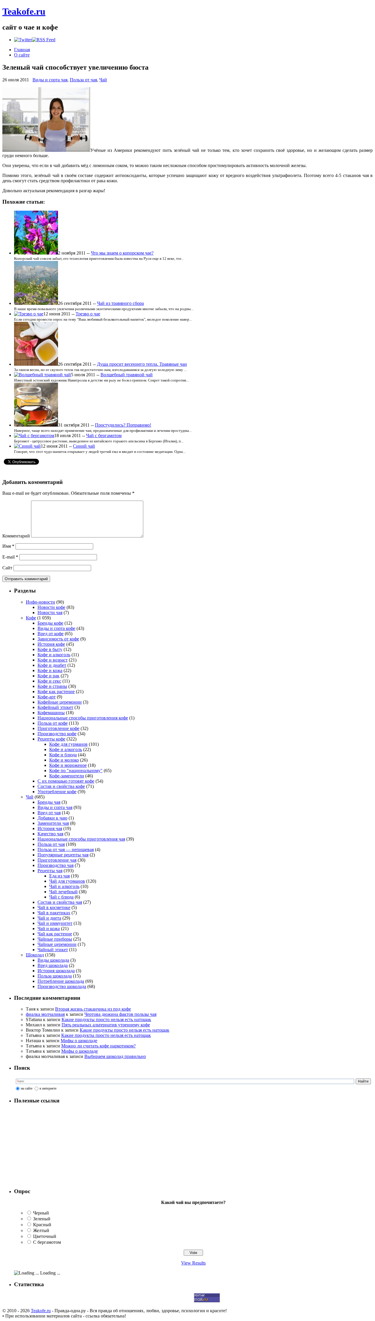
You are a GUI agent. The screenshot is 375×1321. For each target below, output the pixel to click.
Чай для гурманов (67, 881)
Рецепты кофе (51, 738)
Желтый (41, 1230)
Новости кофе (51, 607)
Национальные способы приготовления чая (81, 838)
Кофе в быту (50, 649)
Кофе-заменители (66, 775)
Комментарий (16, 535)
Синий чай (84, 446)
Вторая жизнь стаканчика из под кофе (93, 1008)
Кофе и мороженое (68, 765)
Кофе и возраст (53, 659)
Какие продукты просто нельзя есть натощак (106, 1019)
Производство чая (56, 865)
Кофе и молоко (64, 759)
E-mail (10, 556)
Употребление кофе (57, 791)
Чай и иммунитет (55, 923)
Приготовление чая (57, 860)
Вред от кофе (51, 633)
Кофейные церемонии (60, 702)
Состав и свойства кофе (61, 786)
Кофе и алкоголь (54, 654)
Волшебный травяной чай (126, 374)
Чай (103, 79)
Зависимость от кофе (58, 638)
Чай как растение (55, 933)
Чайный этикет (53, 949)
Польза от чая (83, 79)
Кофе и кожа (50, 670)
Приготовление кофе (58, 728)
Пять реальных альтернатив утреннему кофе (106, 1024)
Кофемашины (51, 712)
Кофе (31, 617)
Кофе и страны (52, 686)
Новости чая (50, 612)
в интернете (48, 1088)
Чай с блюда (61, 896)
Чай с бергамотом (104, 435)
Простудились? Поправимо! (123, 424)
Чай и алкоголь (64, 886)
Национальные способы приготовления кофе (83, 717)
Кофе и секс (49, 680)
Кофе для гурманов (68, 744)
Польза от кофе (53, 723)
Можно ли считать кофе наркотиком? (98, 1045)
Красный (42, 1224)
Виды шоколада (53, 960)
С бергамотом (47, 1242)
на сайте (27, 1088)
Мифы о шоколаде (79, 1040)
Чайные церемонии (57, 944)
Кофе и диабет (52, 665)
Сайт (7, 567)
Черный (41, 1212)
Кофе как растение (56, 691)
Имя (8, 546)
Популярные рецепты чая (63, 854)
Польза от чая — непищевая (66, 849)
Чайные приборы (55, 939)
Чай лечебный (63, 891)
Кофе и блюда (63, 754)
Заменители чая (53, 823)
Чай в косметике (54, 907)
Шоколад (35, 954)
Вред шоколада (53, 965)
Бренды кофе (50, 623)
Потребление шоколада (61, 981)
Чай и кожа (49, 928)
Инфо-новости (40, 601)
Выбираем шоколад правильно (115, 1056)
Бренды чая (49, 802)
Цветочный (44, 1236)
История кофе (51, 644)
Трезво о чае (88, 313)
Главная (22, 49)
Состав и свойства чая (60, 902)
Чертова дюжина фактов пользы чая (120, 1014)
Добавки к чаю (52, 817)
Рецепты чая (50, 870)
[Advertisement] (50, 1146)
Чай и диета (49, 917)
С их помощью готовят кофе (66, 781)
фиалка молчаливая (45, 1014)
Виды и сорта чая (50, 79)
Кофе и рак (48, 675)
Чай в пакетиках (54, 912)
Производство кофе (57, 733)
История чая (50, 828)
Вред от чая (49, 812)
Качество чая (50, 833)
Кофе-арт (47, 696)
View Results (193, 1262)
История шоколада (56, 970)
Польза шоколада (55, 975)
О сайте (22, 54)
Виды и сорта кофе (56, 628)
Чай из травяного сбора (120, 303)
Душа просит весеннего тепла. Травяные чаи (142, 364)
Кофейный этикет (55, 707)
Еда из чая (59, 875)
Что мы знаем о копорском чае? (122, 252)
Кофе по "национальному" (76, 770)
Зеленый (41, 1218)
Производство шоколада (62, 986)
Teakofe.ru (23, 11)
